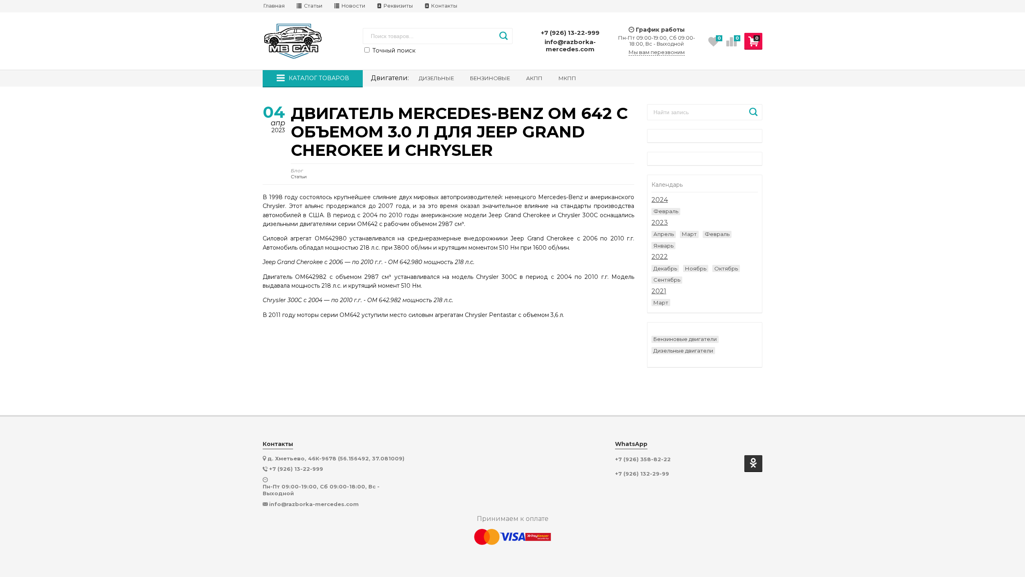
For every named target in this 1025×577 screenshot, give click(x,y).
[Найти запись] (753, 112)
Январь (663, 245)
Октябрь (726, 268)
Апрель (663, 234)
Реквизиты (397, 6)
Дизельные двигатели (683, 350)
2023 (659, 222)
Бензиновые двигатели (685, 339)
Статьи (312, 6)
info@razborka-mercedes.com (570, 45)
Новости (352, 6)
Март (689, 234)
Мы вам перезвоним (657, 52)
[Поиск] (503, 36)
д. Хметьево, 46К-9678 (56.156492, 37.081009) (335, 458)
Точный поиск (393, 50)
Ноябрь (695, 268)
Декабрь (665, 268)
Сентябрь (666, 279)
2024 (659, 200)
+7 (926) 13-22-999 (570, 32)
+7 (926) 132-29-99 (642, 474)
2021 (658, 291)
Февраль (665, 211)
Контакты (443, 6)
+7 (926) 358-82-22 (643, 459)
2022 (659, 256)
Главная (274, 6)
